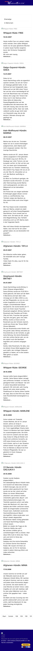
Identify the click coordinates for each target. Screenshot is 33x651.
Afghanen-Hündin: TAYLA (15, 246)
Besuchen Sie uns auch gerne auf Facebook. (14, 638)
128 (16, 616)
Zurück (10, 616)
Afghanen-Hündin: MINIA (15, 565)
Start (4, 616)
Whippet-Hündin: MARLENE (16, 411)
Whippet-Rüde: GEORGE (15, 367)
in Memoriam (8, 23)
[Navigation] (2, 2)
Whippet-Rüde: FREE (13, 33)
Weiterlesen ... (7, 56)
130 (26, 616)
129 (21, 616)
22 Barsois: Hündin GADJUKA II (12, 468)
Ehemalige (7, 19)
